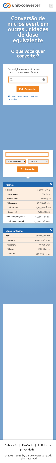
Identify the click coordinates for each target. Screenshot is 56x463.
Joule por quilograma (15, 216)
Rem (7, 235)
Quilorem (11, 253)
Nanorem (11, 240)
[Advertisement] (28, 127)
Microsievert (12, 198)
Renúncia (27, 445)
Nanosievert (12, 194)
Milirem (10, 249)
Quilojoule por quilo (16, 221)
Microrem (11, 244)
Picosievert (12, 212)
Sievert (8, 189)
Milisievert (12, 202)
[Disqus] (28, 345)
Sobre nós (11, 445)
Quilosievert (12, 207)
